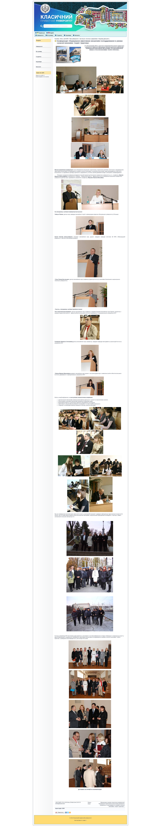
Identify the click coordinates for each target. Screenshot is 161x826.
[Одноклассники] (70, 812)
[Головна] (55, 22)
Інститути (82, 38)
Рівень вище (89, 803)
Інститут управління (91, 38)
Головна (57, 38)
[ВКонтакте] (66, 812)
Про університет (74, 38)
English (52, 33)
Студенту (59, 35)
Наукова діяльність (104, 38)
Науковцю (68, 35)
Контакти (77, 35)
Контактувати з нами (79, 820)
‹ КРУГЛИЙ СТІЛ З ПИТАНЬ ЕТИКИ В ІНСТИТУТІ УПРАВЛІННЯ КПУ (68, 803)
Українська (41, 33)
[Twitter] (68, 812)
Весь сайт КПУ (64, 38)
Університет (40, 35)
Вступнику (50, 35)
